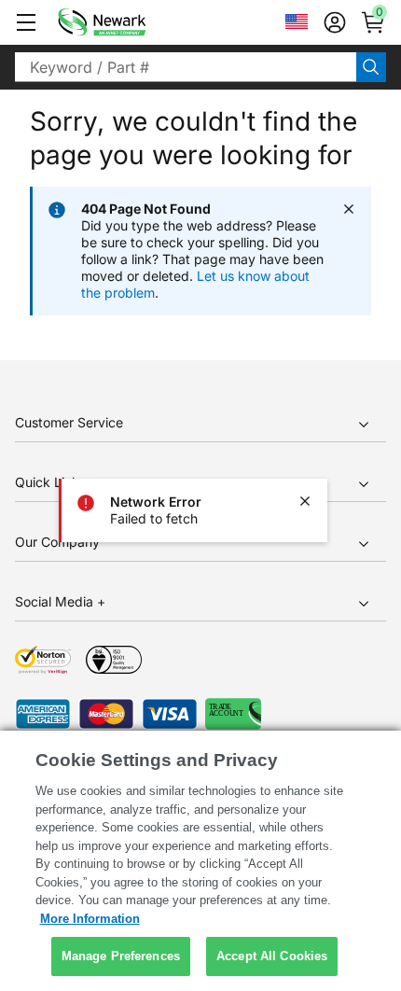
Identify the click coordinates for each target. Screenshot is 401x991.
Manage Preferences (121, 956)
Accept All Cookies (271, 956)
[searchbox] (185, 67)
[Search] (371, 67)
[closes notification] (305, 501)
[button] (26, 22)
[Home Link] (129, 22)
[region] (200, 861)
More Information (90, 919)
